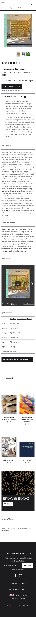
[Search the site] (11, 8)
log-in (7, 528)
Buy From (9, 86)
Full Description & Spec (23, 81)
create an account (17, 528)
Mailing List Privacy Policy (18, 569)
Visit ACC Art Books (18, 598)
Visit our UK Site (21, 595)
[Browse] (18, 491)
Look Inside (6, 81)
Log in (3, 90)
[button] (19, 8)
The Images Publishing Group (21, 319)
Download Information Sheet (17, 359)
